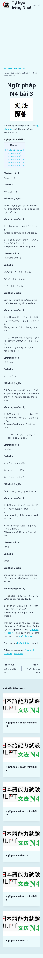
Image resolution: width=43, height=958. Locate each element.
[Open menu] (34, 5)
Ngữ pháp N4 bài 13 (17, 855)
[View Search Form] (39, 5)
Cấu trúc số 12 (16, 156)
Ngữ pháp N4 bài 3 (14, 150)
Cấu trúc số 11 (16, 153)
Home (6, 73)
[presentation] (21, 705)
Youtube (8, 653)
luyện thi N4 (23, 643)
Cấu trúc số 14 (16, 162)
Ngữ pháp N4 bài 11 (17, 940)
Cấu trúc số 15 (16, 165)
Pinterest (18, 653)
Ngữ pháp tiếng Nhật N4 (14, 68)
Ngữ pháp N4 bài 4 (33, 669)
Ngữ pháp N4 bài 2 (9, 669)
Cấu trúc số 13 (16, 159)
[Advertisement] (21, 32)
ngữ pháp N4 (25, 636)
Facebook (29, 650)
